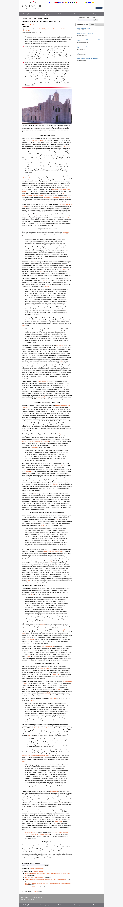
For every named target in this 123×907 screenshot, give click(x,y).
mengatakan (44, 160)
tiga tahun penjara (64, 434)
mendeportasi (54, 791)
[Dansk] (53, 3)
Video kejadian (66, 146)
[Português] (86, 3)
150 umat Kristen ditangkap (40, 728)
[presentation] (82, 24)
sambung (55, 485)
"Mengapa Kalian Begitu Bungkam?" (35, 877)
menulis (47, 286)
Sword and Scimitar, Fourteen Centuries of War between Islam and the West (46, 833)
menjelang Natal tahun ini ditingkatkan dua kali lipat (36, 756)
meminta (42, 624)
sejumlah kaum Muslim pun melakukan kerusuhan (35, 441)
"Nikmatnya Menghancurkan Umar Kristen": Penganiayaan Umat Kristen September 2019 (48, 884)
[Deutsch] (56, 3)
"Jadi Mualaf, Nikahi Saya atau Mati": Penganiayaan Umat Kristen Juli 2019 (45, 879)
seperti (28, 580)
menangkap (53, 698)
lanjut (67, 218)
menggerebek (59, 345)
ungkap (61, 361)
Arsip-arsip (61, 14)
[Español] (66, 3)
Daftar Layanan (78, 14)
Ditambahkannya (39, 195)
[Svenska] (93, 3)
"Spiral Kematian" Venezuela (84, 53)
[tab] (82, 24)
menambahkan (47, 693)
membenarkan (58, 821)
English (95, 14)
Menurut (43, 525)
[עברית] (72, 3)
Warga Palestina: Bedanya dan (87, 58)
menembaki (44, 280)
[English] (63, 3)
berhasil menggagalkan (44, 381)
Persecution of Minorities (37, 868)
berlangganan (48, 890)
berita (28, 236)
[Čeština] (50, 3)
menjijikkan (63, 630)
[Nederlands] (79, 3)
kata (28, 656)
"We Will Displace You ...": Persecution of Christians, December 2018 (44, 29)
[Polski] (82, 3)
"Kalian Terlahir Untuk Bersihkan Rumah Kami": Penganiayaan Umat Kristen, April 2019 (47, 874)
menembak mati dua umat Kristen (35, 140)
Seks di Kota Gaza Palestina (83, 28)
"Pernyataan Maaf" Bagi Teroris (85, 33)
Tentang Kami (27, 14)
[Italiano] (75, 3)
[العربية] (47, 3)
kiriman (36, 891)
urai (35, 262)
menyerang (66, 232)
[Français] (69, 3)
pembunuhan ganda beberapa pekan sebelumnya (57, 197)
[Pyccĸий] (89, 3)
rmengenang (35, 447)
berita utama (37, 797)
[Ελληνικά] (59, 3)
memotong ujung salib (48, 646)
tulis (37, 216)
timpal (64, 269)
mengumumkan (56, 674)
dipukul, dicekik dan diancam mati (52, 551)
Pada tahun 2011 (26, 178)
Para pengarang (44, 14)
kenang (23, 469)
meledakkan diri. (41, 397)
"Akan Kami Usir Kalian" (31, 887)
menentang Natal (44, 668)
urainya (51, 561)
